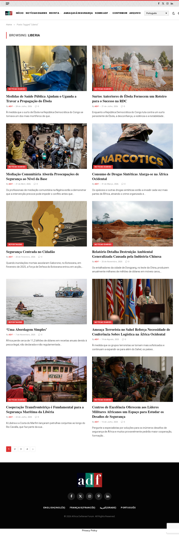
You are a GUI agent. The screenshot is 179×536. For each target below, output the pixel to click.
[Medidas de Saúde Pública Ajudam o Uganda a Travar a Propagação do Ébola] (46, 68)
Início (20, 13)
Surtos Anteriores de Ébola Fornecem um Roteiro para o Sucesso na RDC (129, 98)
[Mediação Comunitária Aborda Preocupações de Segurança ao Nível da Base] (46, 146)
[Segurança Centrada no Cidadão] (46, 223)
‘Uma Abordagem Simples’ (26, 329)
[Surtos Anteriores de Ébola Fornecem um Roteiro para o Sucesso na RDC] (132, 68)
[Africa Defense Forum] (8, 13)
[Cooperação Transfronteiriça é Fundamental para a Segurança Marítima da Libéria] (46, 379)
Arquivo (135, 13)
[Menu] (7, 3)
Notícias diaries (36, 13)
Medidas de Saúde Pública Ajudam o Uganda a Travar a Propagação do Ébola (41, 98)
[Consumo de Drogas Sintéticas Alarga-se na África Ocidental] (132, 146)
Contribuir (119, 13)
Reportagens (15, 244)
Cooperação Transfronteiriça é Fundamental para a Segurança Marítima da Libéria (45, 409)
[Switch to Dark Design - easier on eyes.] (173, 13)
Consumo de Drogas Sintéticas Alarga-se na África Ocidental (130, 176)
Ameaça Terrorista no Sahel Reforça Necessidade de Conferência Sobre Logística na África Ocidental (131, 332)
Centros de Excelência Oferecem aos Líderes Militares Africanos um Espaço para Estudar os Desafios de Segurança (128, 412)
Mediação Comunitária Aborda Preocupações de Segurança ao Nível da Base (42, 176)
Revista (54, 13)
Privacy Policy (89, 530)
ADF (11, 106)
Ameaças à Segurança (78, 13)
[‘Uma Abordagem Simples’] (46, 301)
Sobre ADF (101, 13)
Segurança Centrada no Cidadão (30, 251)
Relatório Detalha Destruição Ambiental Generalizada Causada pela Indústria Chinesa (126, 254)
